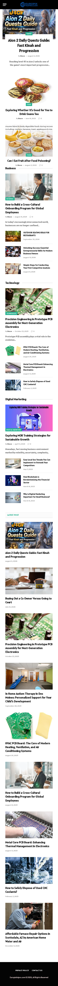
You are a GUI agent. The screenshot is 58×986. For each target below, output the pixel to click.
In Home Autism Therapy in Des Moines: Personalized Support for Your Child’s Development (28, 697)
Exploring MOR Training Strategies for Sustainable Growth (28, 437)
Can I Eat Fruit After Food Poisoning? (29, 161)
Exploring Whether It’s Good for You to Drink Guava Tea (29, 112)
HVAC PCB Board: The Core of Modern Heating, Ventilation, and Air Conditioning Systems (36, 350)
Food (29, 104)
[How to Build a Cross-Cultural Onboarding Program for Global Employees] (29, 187)
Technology (12, 283)
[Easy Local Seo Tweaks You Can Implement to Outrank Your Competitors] (13, 463)
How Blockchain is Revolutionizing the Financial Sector (36, 480)
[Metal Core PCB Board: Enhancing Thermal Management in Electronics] (13, 367)
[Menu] (4, 4)
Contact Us (37, 970)
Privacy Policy (22, 970)
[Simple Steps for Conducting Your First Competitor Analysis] (13, 268)
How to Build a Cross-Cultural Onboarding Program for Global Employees (24, 208)
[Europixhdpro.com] (29, 5)
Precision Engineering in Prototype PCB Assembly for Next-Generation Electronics (29, 323)
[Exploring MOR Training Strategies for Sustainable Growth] (29, 418)
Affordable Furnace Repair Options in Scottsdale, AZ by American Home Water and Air (27, 937)
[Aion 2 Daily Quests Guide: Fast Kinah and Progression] (29, 24)
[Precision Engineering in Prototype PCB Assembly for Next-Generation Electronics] (29, 301)
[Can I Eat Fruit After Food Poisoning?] (29, 141)
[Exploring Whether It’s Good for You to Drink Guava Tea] (29, 90)
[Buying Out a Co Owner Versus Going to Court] (29, 581)
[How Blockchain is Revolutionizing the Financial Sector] (13, 480)
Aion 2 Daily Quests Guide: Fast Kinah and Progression (29, 45)
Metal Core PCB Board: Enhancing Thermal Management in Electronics (38, 367)
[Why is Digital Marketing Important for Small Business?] (13, 497)
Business (10, 168)
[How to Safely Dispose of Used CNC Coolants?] (13, 385)
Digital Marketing (13, 430)
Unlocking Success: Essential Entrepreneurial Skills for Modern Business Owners (38, 251)
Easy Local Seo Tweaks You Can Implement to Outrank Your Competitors (36, 462)
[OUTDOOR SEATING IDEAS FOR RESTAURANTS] (13, 236)
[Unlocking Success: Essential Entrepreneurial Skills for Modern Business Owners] (13, 251)
